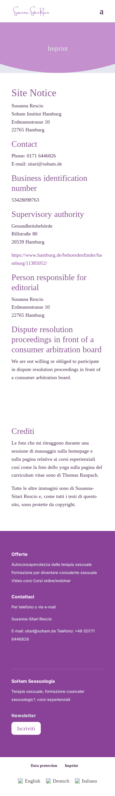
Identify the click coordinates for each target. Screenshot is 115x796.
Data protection (44, 766)
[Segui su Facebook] (15, 656)
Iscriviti (26, 728)
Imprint (71, 766)
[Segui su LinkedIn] (39, 656)
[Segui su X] (27, 656)
